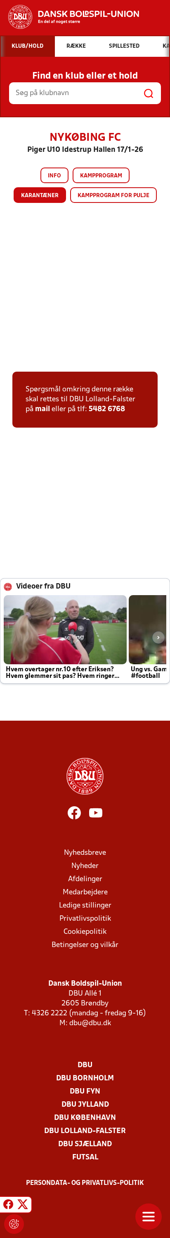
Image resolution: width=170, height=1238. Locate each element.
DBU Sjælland (85, 1144)
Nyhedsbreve (85, 852)
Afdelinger (85, 879)
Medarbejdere (85, 892)
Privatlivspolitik (85, 918)
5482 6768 (107, 409)
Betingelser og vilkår (85, 945)
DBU (85, 1065)
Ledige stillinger (85, 905)
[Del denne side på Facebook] (8, 1205)
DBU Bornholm (85, 1078)
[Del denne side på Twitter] (22, 1205)
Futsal (85, 1157)
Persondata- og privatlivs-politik (85, 1183)
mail (42, 409)
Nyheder (85, 866)
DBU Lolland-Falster (85, 1131)
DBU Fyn (85, 1091)
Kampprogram (101, 176)
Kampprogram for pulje (113, 195)
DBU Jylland (85, 1104)
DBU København (85, 1118)
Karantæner (40, 195)
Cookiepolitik (85, 931)
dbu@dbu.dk (90, 1023)
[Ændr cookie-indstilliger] (14, 1224)
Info (54, 176)
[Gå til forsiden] (69, 17)
